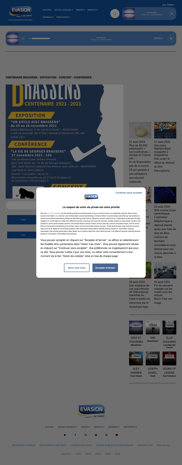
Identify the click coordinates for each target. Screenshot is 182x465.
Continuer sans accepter (129, 192)
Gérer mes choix (77, 267)
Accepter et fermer (105, 267)
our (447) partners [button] (54, 213)
